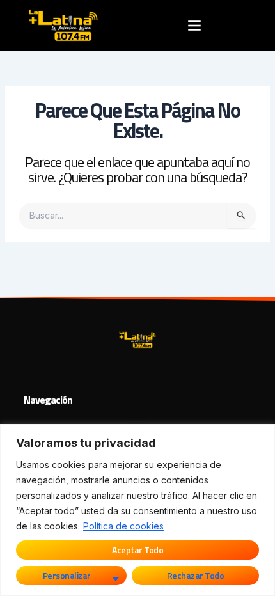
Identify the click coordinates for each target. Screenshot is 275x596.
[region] (137, 510)
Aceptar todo (137, 549)
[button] (194, 25)
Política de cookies (123, 526)
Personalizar (67, 575)
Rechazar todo (195, 575)
